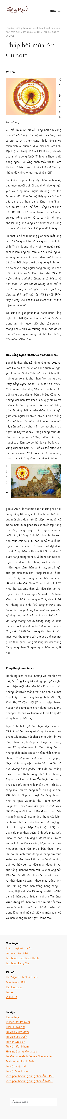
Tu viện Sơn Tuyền (17, 1071)
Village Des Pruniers (18, 1022)
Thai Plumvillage (15, 1027)
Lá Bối (9, 992)
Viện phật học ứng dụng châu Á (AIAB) (29, 1081)
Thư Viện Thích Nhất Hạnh (22, 977)
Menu (53, 10)
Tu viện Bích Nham (17, 1046)
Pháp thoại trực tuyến (18, 948)
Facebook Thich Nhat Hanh (22, 958)
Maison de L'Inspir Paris (20, 1061)
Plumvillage (13, 1017)
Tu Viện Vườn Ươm (17, 1032)
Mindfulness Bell (16, 982)
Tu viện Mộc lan (15, 1041)
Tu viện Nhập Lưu (16, 1066)
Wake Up (11, 997)
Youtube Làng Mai (17, 953)
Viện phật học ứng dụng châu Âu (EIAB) (30, 1076)
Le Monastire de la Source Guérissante (29, 1056)
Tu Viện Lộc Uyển (16, 1036)
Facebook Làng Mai (17, 963)
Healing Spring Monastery (21, 1051)
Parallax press (14, 987)
